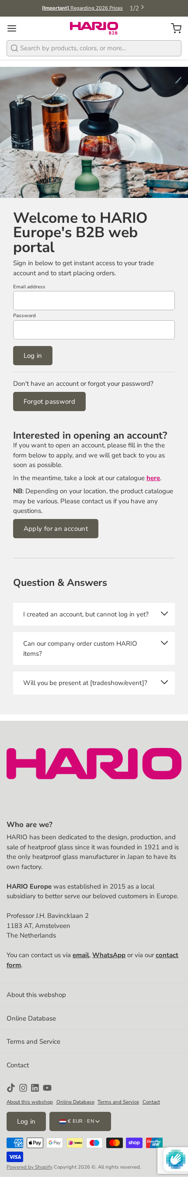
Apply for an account (56, 528)
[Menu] (15, 28)
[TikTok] (11, 1087)
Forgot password (50, 401)
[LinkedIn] (35, 1087)
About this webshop (36, 994)
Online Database (31, 1018)
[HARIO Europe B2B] (94, 28)
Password (24, 315)
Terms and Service (33, 1041)
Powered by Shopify (29, 1167)
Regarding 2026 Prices (82, 8)
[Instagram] (23, 1087)
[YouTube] (47, 1087)
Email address (29, 287)
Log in (33, 355)
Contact (18, 1065)
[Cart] (172, 28)
